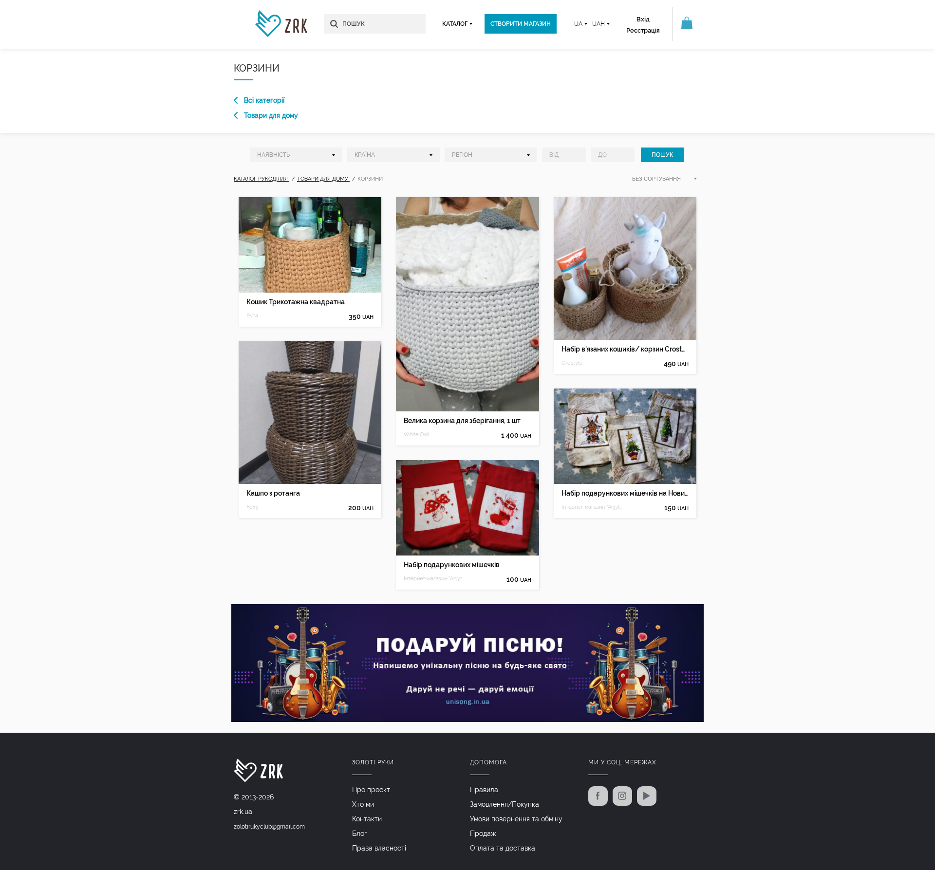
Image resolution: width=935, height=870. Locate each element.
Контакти (367, 819)
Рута (252, 315)
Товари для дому (271, 115)
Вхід (643, 19)
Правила (484, 790)
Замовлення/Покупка (504, 804)
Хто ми (363, 804)
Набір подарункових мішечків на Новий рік (625, 493)
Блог (359, 833)
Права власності (379, 848)
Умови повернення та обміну (516, 819)
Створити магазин (520, 23)
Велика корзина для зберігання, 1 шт (462, 421)
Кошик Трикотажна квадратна (295, 302)
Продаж (483, 833)
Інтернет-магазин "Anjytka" (436, 578)
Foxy (252, 507)
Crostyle (571, 363)
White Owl (417, 434)
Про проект (371, 790)
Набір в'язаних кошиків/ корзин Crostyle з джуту (625, 349)
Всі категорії (264, 100)
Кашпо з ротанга (273, 493)
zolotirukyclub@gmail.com (269, 826)
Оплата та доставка (502, 848)
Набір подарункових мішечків (452, 565)
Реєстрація (643, 30)
